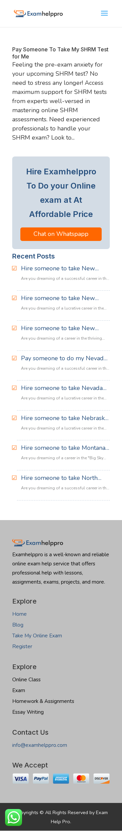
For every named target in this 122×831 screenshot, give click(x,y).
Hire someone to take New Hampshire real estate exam (60, 328)
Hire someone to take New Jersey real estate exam (58, 298)
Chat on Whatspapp (61, 234)
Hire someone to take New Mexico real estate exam (58, 268)
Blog (17, 624)
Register (22, 646)
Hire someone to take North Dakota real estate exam (59, 478)
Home (19, 614)
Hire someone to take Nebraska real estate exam (64, 418)
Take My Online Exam (37, 635)
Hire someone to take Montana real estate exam (63, 448)
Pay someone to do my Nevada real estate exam (64, 358)
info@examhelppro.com (39, 745)
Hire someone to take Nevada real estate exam (62, 388)
